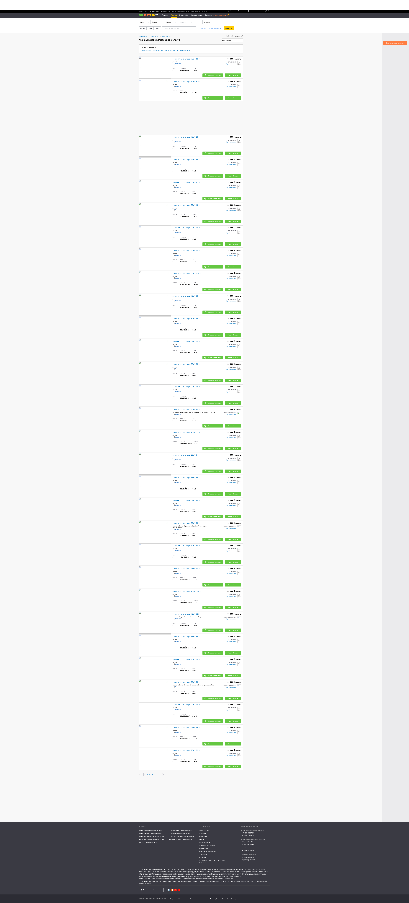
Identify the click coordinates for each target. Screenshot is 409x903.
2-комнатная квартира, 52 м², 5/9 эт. (186, 682)
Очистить (203, 28)
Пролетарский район (190, 526)
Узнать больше (233, 75)
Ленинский (187, 412)
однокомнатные (146, 50)
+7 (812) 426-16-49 (248, 844)
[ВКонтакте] (169, 890)
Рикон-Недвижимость (229, 412)
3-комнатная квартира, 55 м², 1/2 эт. (186, 205)
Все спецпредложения (395, 43)
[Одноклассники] (172, 890)
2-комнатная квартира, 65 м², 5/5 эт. (186, 478)
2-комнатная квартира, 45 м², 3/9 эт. (186, 659)
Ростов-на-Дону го (178, 412)
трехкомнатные (170, 50)
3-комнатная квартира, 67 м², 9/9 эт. (186, 727)
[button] (169, 67)
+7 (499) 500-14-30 (248, 850)
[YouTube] (175, 890)
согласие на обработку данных (242, 881)
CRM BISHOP (232, 62)
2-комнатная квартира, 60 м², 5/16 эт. (187, 273)
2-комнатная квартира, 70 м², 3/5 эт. (186, 296)
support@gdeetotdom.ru (249, 860)
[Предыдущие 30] (139, 774)
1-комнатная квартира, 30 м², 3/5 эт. (186, 387)
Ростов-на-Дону (196, 412)
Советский (187, 617)
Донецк (175, 62)
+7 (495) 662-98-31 (248, 842)
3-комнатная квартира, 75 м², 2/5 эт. (186, 137)
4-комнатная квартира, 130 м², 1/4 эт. (187, 591)
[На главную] (149, 15)
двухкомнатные (158, 50)
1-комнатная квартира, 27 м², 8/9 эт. (186, 364)
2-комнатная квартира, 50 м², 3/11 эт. (187, 82)
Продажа (165, 15)
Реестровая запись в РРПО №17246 (222, 876)
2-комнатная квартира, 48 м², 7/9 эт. (186, 546)
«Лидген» (161, 876)
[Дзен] (179, 890)
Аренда (174, 15)
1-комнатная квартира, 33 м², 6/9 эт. (186, 523)
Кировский (187, 685)
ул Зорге (204, 617)
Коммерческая (196, 15)
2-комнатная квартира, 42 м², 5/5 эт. (186, 160)
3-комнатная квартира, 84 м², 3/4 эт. (186, 341)
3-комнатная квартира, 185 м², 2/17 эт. (187, 432)
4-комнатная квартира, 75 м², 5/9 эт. (186, 750)
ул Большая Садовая (208, 412)
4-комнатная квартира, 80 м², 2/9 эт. (186, 705)
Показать (228, 28)
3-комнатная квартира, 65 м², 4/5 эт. (186, 182)
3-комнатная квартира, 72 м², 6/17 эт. (187, 614)
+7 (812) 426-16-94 (248, 835)
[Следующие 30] (163, 774)
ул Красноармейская (208, 685)
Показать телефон (214, 75)
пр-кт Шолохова (177, 527)
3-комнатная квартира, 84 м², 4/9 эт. (186, 500)
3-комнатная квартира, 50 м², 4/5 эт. (186, 319)
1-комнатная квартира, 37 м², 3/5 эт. (186, 637)
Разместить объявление (152, 890)
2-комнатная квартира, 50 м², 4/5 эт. (186, 409)
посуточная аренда (183, 50)
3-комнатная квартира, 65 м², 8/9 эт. (186, 228)
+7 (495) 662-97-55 (248, 833)
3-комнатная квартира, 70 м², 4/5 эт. (186, 59)
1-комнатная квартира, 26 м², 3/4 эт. (186, 455)
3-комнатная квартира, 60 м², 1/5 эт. (186, 250)
